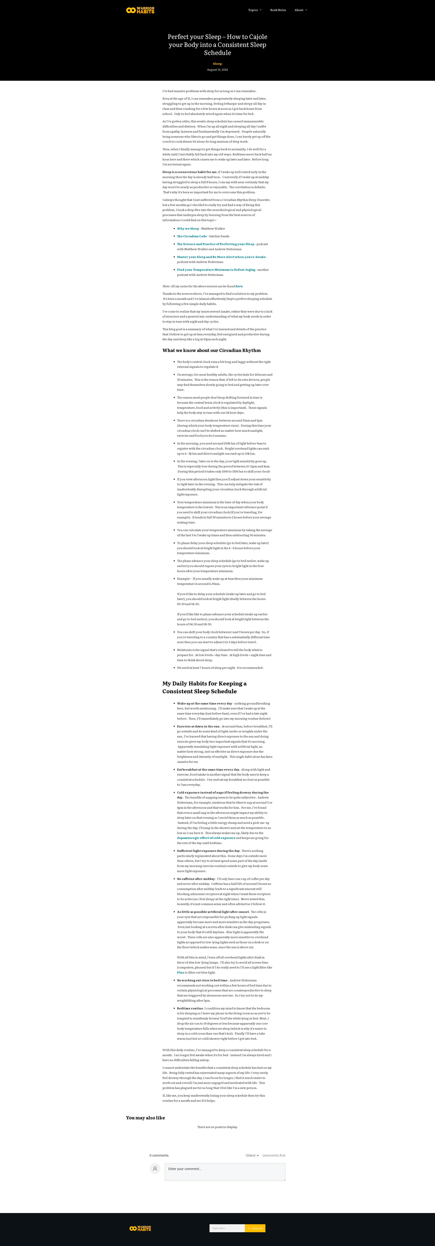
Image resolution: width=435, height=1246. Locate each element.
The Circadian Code (192, 236)
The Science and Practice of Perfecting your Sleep (215, 244)
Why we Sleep (188, 228)
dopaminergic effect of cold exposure (206, 838)
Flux (180, 972)
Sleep (217, 63)
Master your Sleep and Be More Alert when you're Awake (221, 257)
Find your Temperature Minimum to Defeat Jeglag (216, 269)
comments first (273, 1155)
